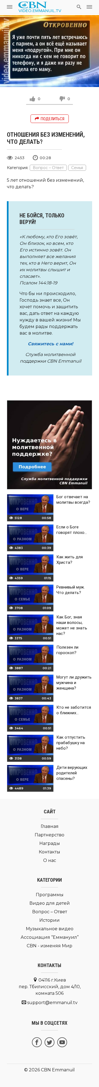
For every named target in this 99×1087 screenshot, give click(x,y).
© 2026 (32, 1069)
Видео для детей (49, 903)
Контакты (49, 852)
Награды (49, 843)
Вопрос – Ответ (48, 167)
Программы (50, 894)
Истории (49, 920)
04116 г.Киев (50, 986)
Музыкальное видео (49, 928)
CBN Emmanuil (58, 1069)
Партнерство (49, 834)
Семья (77, 167)
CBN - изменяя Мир (49, 945)
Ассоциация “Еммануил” (50, 937)
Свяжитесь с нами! (50, 343)
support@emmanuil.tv (52, 1002)
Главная (50, 826)
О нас (49, 860)
